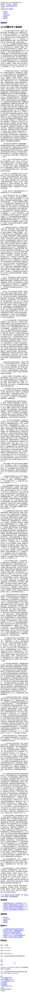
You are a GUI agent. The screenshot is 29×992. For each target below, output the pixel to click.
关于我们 (5, 13)
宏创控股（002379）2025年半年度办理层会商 (14, 935)
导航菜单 (11, 9)
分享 (2, 960)
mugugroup (10, 979)
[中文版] (8, 4)
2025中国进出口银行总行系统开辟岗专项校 (13, 929)
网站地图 (8, 969)
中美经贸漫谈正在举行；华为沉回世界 (12, 903)
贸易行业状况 (6, 15)
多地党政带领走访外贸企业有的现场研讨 (13, 908)
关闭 (2, 987)
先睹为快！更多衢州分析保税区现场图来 (13, 906)
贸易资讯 (5, 16)
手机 (2, 961)
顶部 (2, 964)
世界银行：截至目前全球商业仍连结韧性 (13, 937)
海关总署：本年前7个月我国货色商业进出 (13, 930)
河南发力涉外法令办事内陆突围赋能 (12, 932)
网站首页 (5, 11)
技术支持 (10, 977)
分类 (14, 963)
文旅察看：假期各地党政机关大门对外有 (13, 904)
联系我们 (5, 18)
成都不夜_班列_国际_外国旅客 (12, 894)
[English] (14, 4)
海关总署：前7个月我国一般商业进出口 (12, 933)
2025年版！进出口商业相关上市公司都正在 (13, 909)
